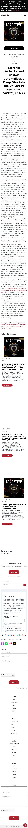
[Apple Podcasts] (2, 644)
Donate (14, 749)
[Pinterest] (14, 635)
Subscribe (14, 733)
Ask (14, 755)
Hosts (14, 708)
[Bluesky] (8, 635)
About (14, 705)
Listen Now (7, 385)
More (14, 752)
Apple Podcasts (14, 743)
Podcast (14, 724)
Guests (14, 727)
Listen (14, 711)
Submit (14, 682)
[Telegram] (19, 635)
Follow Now (14, 48)
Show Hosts (14, 721)
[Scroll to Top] (25, 820)
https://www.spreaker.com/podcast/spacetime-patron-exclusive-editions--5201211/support (13, 326)
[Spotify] (6, 644)
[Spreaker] (14, 644)
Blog (14, 746)
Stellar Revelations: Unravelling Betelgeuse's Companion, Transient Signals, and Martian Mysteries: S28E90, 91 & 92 (13, 366)
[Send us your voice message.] (25, 825)
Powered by (21, 688)
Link (14, 699)
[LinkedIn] (11, 635)
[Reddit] (22, 635)
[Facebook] (5, 635)
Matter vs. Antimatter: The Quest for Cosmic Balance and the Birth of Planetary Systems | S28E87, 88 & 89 (14, 437)
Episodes (14, 730)
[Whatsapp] (17, 635)
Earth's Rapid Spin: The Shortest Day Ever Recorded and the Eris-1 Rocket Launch (14, 506)
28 (13, 59)
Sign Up (14, 572)
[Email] (25, 635)
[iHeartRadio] (10, 644)
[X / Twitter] (2, 635)
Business (14, 702)
